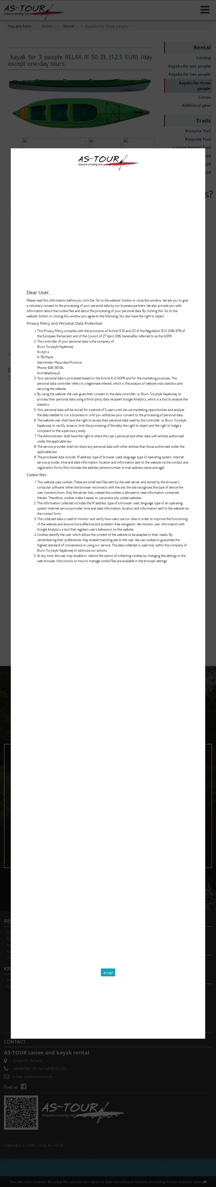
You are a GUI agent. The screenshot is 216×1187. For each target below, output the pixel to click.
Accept (108, 972)
